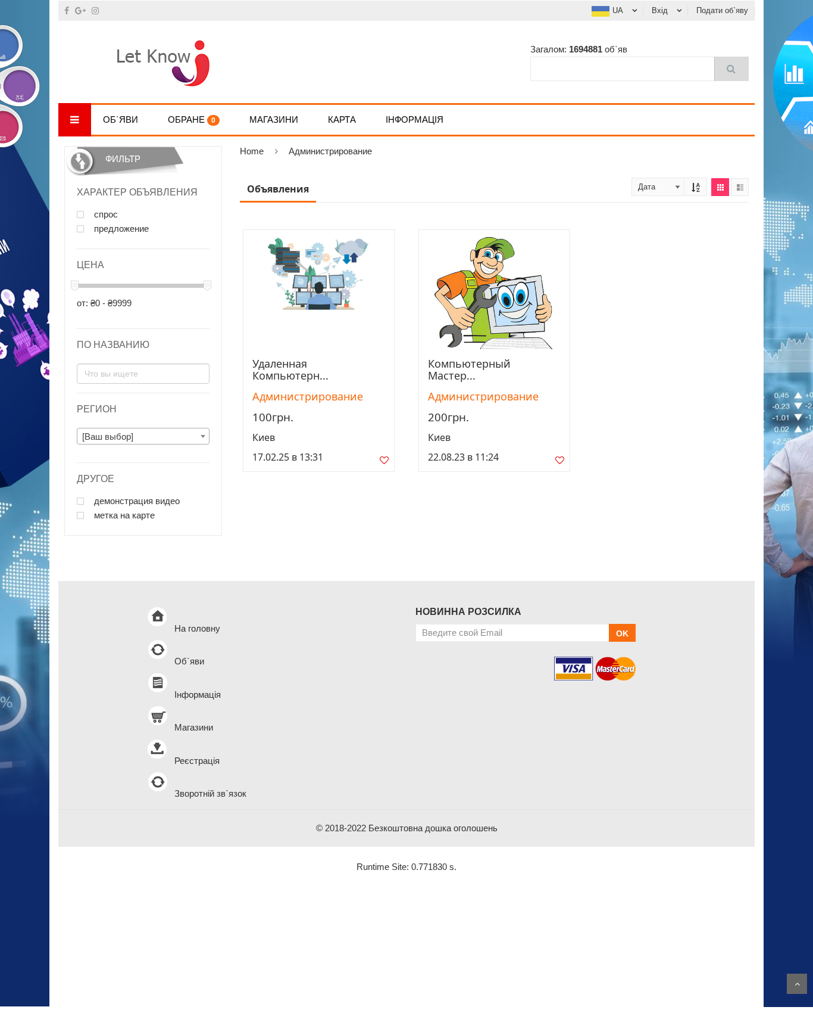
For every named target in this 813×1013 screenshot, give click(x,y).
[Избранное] (384, 463)
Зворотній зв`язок (210, 793)
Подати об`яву (722, 10)
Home (252, 151)
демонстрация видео (136, 501)
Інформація (414, 119)
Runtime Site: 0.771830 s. (406, 867)
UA (617, 10)
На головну (197, 628)
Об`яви (120, 119)
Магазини (273, 119)
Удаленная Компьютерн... (290, 369)
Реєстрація (197, 761)
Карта (342, 119)
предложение (120, 228)
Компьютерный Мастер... (469, 369)
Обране (191, 119)
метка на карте (123, 515)
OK (622, 633)
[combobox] (143, 436)
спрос (105, 214)
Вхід (660, 10)
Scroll (797, 984)
